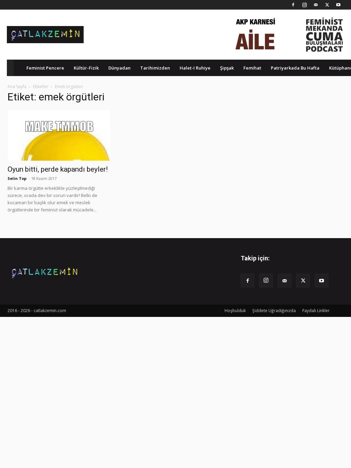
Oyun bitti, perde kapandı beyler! (58, 169)
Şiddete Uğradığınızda (274, 310)
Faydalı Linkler (316, 310)
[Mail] (316, 5)
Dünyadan (119, 68)
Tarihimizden (155, 68)
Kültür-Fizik (86, 68)
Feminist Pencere (45, 68)
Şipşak (227, 68)
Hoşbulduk (235, 310)
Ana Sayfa (17, 86)
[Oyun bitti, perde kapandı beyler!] (59, 135)
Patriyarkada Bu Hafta (295, 68)
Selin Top (17, 178)
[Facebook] (293, 5)
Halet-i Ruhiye (195, 68)
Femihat (252, 68)
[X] (327, 5)
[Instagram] (304, 5)
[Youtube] (338, 5)
